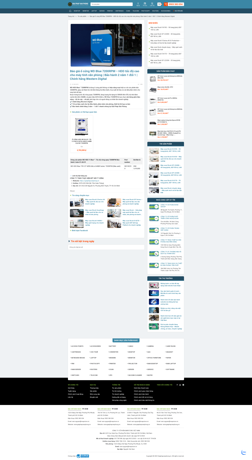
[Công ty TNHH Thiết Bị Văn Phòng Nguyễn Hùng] (154, 242)
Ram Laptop (171, 364)
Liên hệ (70, 397)
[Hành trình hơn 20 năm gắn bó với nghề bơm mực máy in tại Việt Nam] (154, 318)
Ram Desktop (152, 364)
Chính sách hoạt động (75, 394)
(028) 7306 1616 (121, 441)
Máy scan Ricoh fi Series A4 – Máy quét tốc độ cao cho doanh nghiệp (95, 202)
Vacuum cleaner (135, 375)
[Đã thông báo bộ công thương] (82, 456)
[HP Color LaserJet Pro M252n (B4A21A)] (153, 101)
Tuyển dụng (72, 391)
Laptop (94, 11)
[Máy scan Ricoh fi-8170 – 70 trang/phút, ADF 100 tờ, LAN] (154, 182)
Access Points (77, 346)
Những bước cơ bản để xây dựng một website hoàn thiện (171, 285)
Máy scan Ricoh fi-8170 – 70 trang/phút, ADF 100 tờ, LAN (166, 55)
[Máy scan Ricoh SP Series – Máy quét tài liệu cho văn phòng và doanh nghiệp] (114, 202)
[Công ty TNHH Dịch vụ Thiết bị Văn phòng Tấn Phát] (154, 265)
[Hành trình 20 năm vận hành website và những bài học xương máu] (154, 302)
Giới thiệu (71, 388)
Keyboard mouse (78, 358)
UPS (110, 375)
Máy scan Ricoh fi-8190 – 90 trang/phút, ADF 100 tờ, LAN (166, 28)
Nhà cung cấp (95, 394)
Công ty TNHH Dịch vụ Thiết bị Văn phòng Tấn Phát (171, 264)
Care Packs (171, 346)
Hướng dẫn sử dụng (119, 397)
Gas (148, 352)
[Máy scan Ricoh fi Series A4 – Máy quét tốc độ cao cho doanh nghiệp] (77, 202)
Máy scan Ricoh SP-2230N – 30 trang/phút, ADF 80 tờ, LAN (165, 61)
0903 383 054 (145, 441)
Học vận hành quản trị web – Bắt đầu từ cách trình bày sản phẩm (171, 293)
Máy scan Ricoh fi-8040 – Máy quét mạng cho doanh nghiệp (94, 223)
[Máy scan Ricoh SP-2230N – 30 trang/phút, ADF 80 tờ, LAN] (154, 175)
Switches (75, 375)
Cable (130, 346)
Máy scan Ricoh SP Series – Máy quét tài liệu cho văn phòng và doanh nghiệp (132, 202)
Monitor (86, 11)
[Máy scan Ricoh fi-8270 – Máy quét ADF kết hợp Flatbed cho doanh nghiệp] (114, 224)
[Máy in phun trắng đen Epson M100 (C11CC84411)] (153, 123)
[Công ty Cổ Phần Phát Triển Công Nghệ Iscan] (154, 218)
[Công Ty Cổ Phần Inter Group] (154, 207)
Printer (110, 11)
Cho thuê (94, 352)
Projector (132, 364)
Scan (128, 11)
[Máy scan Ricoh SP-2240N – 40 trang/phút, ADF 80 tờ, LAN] (154, 167)
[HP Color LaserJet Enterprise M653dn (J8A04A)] (153, 112)
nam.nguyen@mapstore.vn (80, 421)
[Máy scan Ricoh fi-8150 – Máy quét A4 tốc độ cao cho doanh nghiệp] (154, 159)
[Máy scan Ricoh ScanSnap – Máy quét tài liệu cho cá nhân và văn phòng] (77, 213)
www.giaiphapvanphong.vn (82, 424)
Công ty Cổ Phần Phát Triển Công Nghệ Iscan (169, 217)
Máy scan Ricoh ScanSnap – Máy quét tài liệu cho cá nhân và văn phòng (94, 212)
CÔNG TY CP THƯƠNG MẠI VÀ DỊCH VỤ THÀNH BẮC (171, 252)
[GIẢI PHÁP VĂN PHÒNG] (78, 4)
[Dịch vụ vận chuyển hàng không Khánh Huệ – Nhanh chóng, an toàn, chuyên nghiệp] (154, 326)
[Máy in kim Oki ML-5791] (153, 90)
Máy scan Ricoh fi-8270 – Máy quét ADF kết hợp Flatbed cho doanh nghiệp (132, 223)
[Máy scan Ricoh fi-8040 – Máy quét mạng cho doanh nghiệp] (77, 224)
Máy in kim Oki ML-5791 (165, 87)
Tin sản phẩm (82, 16)
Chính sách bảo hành (141, 394)
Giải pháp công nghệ (119, 400)
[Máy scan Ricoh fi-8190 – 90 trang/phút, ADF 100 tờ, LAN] (154, 151)
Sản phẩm (93, 391)
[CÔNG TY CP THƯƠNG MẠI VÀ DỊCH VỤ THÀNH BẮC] (154, 254)
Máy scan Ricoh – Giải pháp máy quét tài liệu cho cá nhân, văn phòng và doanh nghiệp (132, 212)
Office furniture (154, 358)
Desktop (77, 11)
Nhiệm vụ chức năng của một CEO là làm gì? (170, 309)
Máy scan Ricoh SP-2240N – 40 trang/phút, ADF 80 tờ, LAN (165, 35)
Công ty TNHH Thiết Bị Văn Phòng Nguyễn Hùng (171, 241)
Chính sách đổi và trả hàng (143, 397)
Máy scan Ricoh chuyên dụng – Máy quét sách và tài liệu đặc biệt (166, 48)
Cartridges (119, 11)
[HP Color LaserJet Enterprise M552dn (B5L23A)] (153, 79)
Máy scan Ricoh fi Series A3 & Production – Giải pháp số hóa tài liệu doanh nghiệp (165, 42)
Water (149, 375)
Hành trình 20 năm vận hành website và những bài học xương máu (170, 302)
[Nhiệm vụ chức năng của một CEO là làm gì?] (154, 310)
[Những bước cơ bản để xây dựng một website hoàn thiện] (154, 285)
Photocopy (145, 11)
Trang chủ (71, 16)
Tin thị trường (116, 391)
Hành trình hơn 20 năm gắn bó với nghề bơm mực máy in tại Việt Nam (171, 318)
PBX (72, 364)
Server (102, 11)
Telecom (136, 11)
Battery (112, 346)
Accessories (165, 11)
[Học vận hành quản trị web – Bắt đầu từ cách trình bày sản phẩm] (154, 293)
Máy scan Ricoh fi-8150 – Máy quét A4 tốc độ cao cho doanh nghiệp (171, 159)
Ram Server (76, 369)
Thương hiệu (94, 388)
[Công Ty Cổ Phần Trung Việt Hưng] (154, 230)
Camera (150, 346)
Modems (112, 358)
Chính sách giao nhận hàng (143, 391)
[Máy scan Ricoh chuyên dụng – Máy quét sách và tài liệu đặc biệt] (154, 190)
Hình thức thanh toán (141, 388)
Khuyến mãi (179, 11)
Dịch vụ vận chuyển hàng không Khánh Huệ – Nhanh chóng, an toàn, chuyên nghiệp (171, 327)
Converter (113, 352)
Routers (155, 11)
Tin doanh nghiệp (118, 394)
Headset (169, 352)
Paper (168, 358)
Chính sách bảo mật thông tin (144, 400)
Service (150, 369)
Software (170, 369)
